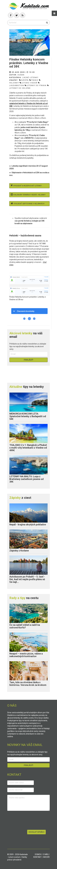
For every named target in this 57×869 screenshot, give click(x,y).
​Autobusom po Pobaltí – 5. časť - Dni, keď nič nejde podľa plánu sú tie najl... (27, 579)
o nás (46, 854)
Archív (46, 857)
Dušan (21, 75)
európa (25, 80)
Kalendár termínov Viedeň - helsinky (29, 195)
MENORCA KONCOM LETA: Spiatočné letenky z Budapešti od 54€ (27, 416)
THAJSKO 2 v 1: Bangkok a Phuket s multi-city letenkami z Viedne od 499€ (28, 448)
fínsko (34, 80)
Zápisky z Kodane (19, 550)
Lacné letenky (30, 77)
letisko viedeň (29, 83)
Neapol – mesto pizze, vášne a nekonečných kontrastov (26, 655)
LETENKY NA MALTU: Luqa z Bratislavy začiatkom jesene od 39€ (26, 479)
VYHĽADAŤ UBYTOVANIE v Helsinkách (29, 204)
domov (38, 854)
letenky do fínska (36, 85)
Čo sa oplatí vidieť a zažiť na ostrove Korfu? (24, 626)
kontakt (37, 857)
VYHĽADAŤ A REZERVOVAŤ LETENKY (27, 186)
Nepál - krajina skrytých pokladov (27, 524)
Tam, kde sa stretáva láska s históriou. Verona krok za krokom (27, 683)
